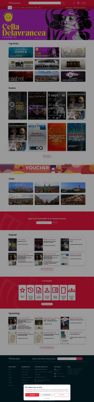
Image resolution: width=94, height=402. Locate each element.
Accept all (32, 394)
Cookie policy (47, 398)
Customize (61, 394)
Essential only (47, 394)
